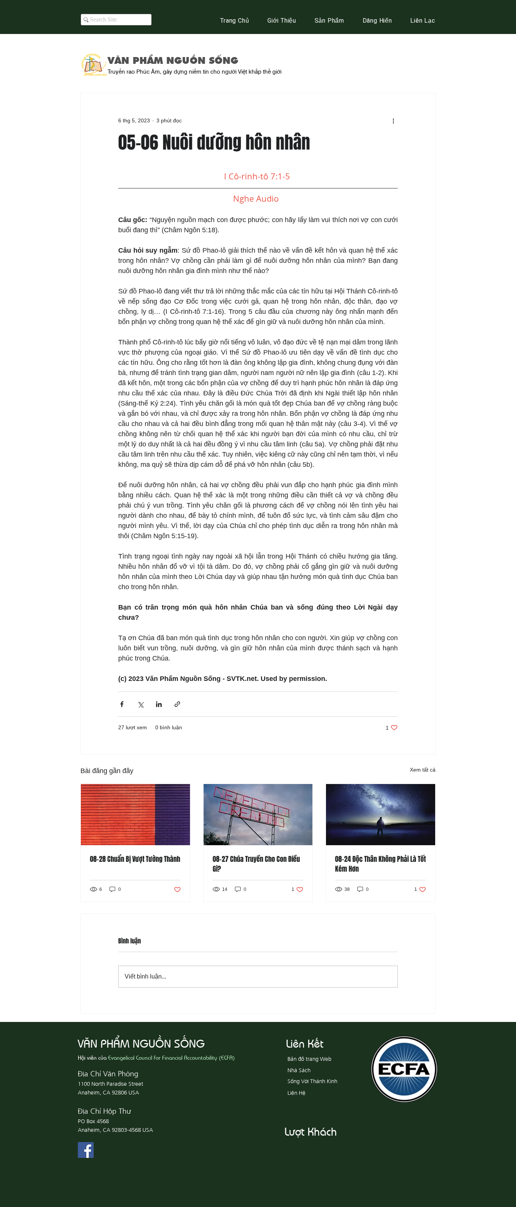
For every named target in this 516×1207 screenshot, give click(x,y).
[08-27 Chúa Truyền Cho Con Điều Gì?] (258, 814)
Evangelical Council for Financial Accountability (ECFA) (171, 1057)
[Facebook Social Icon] (86, 1150)
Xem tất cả (423, 770)
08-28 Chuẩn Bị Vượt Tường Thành (135, 859)
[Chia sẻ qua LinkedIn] (158, 704)
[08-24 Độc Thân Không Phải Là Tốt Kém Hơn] (380, 814)
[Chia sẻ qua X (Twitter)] (140, 704)
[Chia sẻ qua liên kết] (177, 704)
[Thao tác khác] (393, 120)
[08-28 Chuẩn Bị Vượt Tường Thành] (135, 814)
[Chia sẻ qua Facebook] (121, 704)
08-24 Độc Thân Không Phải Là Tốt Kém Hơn (380, 864)
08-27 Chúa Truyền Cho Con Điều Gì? (256, 864)
